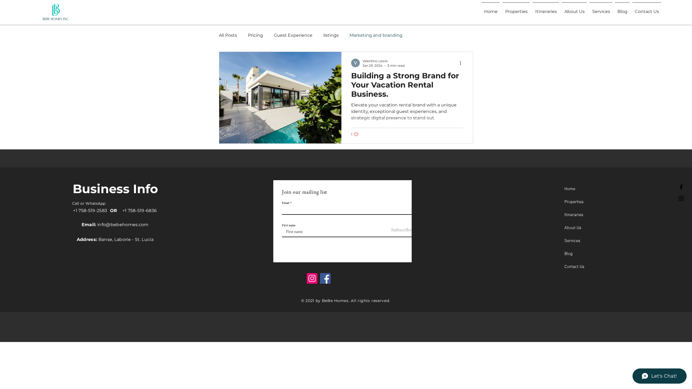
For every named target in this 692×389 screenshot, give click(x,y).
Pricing (255, 35)
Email (285, 202)
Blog (568, 254)
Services (572, 241)
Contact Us (574, 267)
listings (331, 35)
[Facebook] (681, 186)
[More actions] (462, 63)
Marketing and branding (376, 35)
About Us (572, 228)
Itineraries (573, 215)
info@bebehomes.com (123, 224)
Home (569, 189)
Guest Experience (293, 35)
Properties (574, 202)
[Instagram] (681, 198)
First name (288, 225)
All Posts (228, 35)
